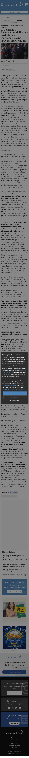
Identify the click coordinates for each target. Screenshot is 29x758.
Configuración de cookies (8, 389)
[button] (14, 401)
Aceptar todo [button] (15, 393)
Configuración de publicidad (9, 385)
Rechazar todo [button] (15, 397)
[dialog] (14, 378)
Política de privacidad (20, 389)
